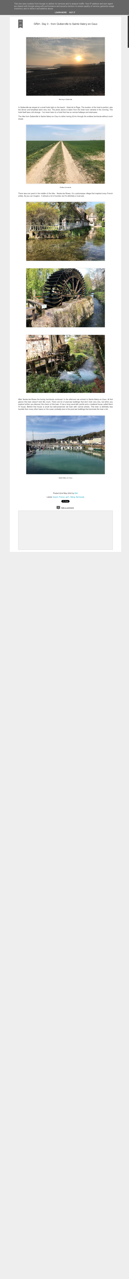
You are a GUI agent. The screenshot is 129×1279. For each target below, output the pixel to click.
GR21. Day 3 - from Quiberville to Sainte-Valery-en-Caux (65, 24)
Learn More (61, 12)
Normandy (80, 497)
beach (55, 497)
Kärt (76, 493)
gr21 (67, 497)
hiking (72, 497)
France (62, 497)
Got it (72, 12)
